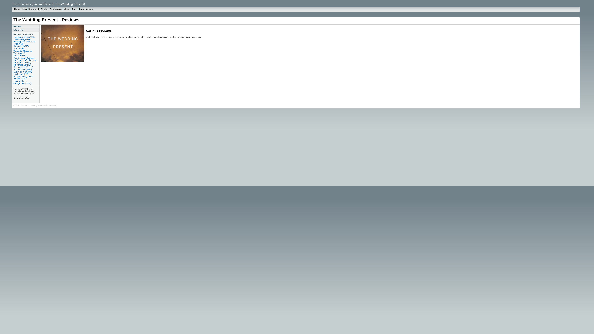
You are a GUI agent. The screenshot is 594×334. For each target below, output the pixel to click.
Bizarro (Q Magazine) (22, 76)
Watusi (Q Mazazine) (22, 51)
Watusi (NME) (19, 55)
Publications (56, 9)
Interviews (18, 30)
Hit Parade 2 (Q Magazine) (25, 60)
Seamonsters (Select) (23, 67)
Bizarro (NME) (19, 79)
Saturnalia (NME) (21, 46)
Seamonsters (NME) (22, 69)
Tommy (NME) (19, 81)
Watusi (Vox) (19, 53)
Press (74, 9)
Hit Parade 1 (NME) (22, 65)
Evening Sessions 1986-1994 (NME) (24, 43)
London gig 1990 (20, 74)
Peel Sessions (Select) (23, 58)
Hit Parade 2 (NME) (22, 62)
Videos (67, 9)
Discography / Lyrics (38, 9)
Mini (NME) (18, 48)
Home (17, 9)
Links (24, 9)
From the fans (86, 9)
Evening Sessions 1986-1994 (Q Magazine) (24, 38)
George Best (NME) (22, 83)
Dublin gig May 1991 (22, 72)
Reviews (17, 26)
